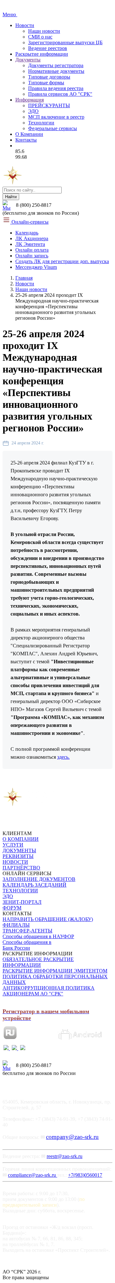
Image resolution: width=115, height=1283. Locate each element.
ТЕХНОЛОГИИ (20, 890)
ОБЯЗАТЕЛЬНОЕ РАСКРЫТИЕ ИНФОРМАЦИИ (38, 962)
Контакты (26, 140)
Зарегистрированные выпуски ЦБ (65, 42)
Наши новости (44, 31)
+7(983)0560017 (85, 1175)
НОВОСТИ (15, 862)
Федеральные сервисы (52, 128)
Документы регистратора (55, 65)
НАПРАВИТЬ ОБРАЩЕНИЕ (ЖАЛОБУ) (48, 919)
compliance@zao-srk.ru (32, 1175)
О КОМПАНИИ (21, 839)
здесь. (63, 757)
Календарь (26, 232)
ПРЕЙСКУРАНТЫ (49, 105)
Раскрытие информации (41, 54)
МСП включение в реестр (56, 117)
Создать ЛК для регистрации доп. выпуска (62, 261)
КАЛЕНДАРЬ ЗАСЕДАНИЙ (34, 885)
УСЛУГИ (13, 844)
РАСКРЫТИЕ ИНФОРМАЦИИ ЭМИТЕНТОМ (55, 970)
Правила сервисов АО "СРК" (60, 94)
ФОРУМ (12, 907)
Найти (11, 196)
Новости (24, 25)
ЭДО (33, 111)
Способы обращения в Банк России (27, 945)
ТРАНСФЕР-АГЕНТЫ (27, 930)
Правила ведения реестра (55, 88)
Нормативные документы (56, 71)
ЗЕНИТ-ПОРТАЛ (22, 902)
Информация (29, 99)
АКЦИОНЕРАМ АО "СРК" (33, 993)
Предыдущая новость (29, 778)
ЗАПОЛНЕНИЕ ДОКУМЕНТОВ (39, 879)
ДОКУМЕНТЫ (19, 850)
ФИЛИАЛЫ (16, 925)
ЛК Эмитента (30, 244)
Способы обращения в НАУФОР (38, 936)
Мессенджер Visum (36, 267)
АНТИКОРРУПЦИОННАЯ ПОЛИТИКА (49, 988)
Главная (24, 278)
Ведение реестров (47, 48)
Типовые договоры (49, 77)
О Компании (29, 134)
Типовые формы (46, 82)
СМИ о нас (40, 36)
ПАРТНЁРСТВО (21, 867)
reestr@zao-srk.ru (64, 1156)
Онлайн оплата (32, 250)
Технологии (41, 122)
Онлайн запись (31, 255)
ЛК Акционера (31, 238)
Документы (28, 59)
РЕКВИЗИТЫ (18, 856)
